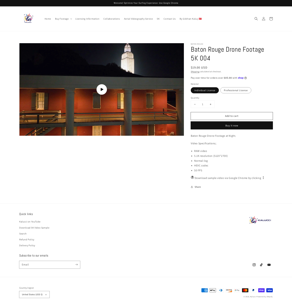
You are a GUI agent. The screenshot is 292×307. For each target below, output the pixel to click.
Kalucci (253, 297)
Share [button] (198, 186)
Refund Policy (26, 239)
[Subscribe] (76, 264)
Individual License (204, 90)
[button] (63, 18)
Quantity (195, 97)
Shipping (195, 71)
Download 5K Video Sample (34, 227)
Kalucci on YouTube (30, 221)
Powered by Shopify (265, 297)
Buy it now (231, 125)
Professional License (236, 90)
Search (23, 233)
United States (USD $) (32, 294)
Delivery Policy (27, 245)
